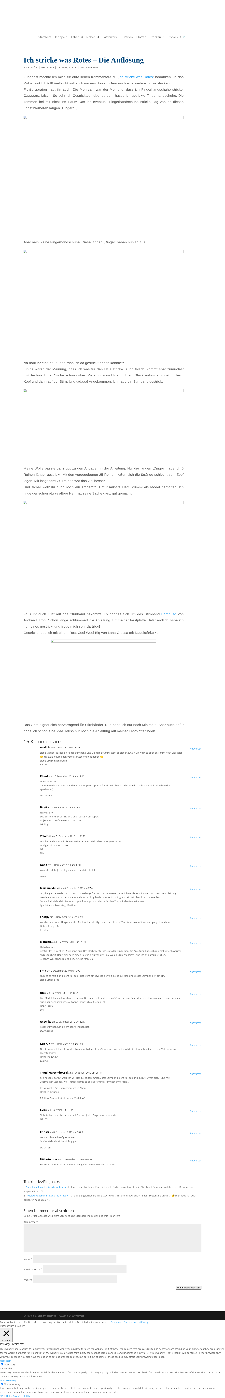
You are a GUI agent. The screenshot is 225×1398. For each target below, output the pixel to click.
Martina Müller (50, 888)
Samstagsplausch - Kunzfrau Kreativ (46, 1187)
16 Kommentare (89, 67)
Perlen (128, 37)
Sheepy (44, 917)
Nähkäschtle (48, 1159)
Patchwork (109, 37)
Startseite (44, 37)
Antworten (195, 748)
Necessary (9, 1364)
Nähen (91, 37)
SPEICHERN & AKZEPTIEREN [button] (15, 1396)
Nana (43, 865)
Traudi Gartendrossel (54, 1072)
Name (28, 1259)
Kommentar (31, 1221)
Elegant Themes (47, 1315)
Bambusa (168, 614)
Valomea (46, 836)
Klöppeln (61, 37)
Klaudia (45, 776)
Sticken (173, 37)
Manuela (46, 942)
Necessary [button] (5, 1360)
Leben (75, 37)
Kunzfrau (33, 67)
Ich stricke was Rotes (136, 77)
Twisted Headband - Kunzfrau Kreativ (47, 1195)
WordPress (78, 1315)
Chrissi (44, 1132)
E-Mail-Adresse (33, 1269)
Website (28, 1279)
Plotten (141, 37)
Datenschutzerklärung (136, 1322)
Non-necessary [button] (8, 1380)
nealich (45, 747)
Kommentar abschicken (188, 1287)
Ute (42, 993)
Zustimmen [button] (117, 1322)
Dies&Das (62, 67)
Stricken (155, 37)
